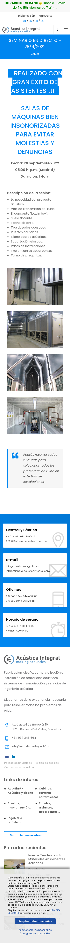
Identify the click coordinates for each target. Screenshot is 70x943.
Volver (35, 54)
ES (24, 21)
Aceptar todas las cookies (35, 921)
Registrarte (45, 16)
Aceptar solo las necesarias (35, 930)
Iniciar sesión (26, 16)
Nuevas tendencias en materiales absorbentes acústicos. (46, 859)
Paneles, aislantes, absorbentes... (49, 807)
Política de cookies (47, 763)
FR (36, 21)
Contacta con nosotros (25, 835)
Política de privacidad (18, 763)
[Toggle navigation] (66, 30)
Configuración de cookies (35, 933)
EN (30, 21)
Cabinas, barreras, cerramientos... (50, 793)
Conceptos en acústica (19, 767)
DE (42, 21)
